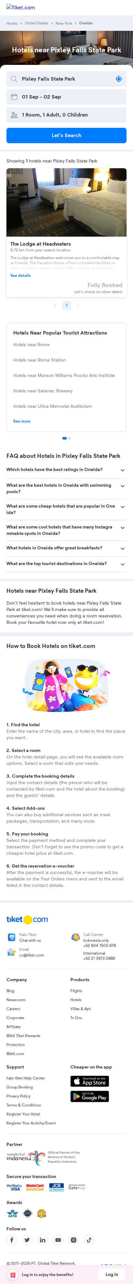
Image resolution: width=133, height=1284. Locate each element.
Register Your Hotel (23, 1114)
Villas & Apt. (81, 1008)
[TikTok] (89, 1240)
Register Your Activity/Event (31, 1123)
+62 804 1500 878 (99, 945)
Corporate (15, 1017)
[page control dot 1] (64, 438)
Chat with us (30, 940)
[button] (66, 470)
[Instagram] (73, 1240)
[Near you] (119, 79)
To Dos (76, 1017)
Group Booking (19, 1087)
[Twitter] (27, 1240)
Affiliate (13, 1026)
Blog (10, 990)
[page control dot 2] (69, 438)
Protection (15, 1044)
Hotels (76, 999)
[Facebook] (11, 1240)
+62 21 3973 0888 (99, 958)
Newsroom (16, 999)
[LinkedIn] (42, 1240)
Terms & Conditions (23, 1105)
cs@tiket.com (31, 955)
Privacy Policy (18, 1096)
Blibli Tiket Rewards (23, 1035)
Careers (13, 1008)
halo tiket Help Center (25, 1078)
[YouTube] (58, 1240)
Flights (76, 990)
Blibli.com (15, 1053)
